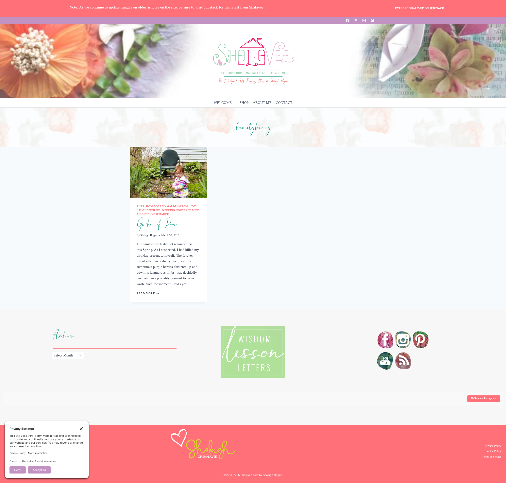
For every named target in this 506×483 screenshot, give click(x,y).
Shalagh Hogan (148, 235)
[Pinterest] (372, 20)
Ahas (140, 206)
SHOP (244, 103)
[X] (355, 20)
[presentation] (168, 172)
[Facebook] (347, 20)
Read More (148, 293)
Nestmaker (160, 214)
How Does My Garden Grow (167, 206)
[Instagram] (364, 20)
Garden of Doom (157, 224)
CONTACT (284, 103)
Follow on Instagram (483, 398)
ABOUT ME (262, 103)
